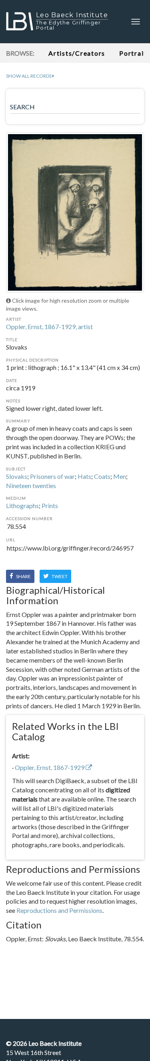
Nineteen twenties (31, 485)
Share (23, 576)
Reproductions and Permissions (59, 910)
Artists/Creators (76, 53)
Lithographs (22, 505)
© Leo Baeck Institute (44, 1043)
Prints (50, 505)
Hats (84, 476)
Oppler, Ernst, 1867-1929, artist (49, 326)
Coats (102, 476)
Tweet (59, 576)
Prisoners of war (52, 476)
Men (119, 476)
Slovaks (16, 476)
